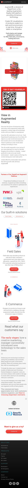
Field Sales (8, 216)
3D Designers (5, 468)
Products (5, 451)
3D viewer (4, 458)
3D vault (3, 454)
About (3, 475)
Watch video (15, 48)
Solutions (5, 442)
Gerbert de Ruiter (14, 408)
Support (4, 463)
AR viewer (4, 460)
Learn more (14, 269)
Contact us (4, 477)
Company (4, 472)
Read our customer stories (14, 272)
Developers (4, 466)
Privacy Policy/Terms (7, 479)
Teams (3, 456)
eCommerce (19, 216)
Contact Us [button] (14, 43)
